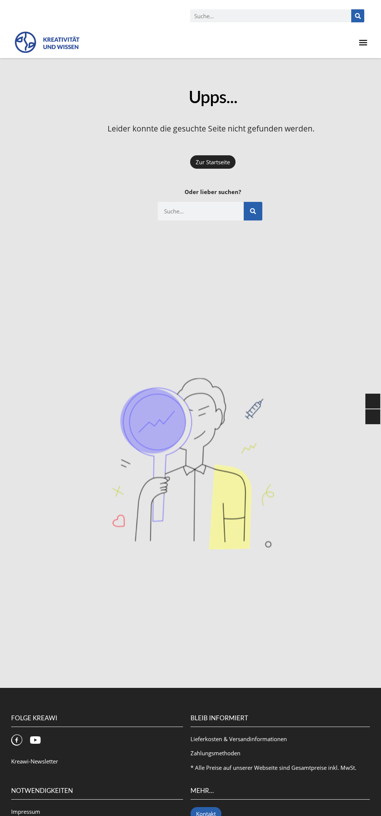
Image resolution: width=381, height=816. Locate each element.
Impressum (25, 811)
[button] (363, 42)
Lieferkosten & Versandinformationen (238, 739)
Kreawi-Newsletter (34, 761)
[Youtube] (35, 740)
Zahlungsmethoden (215, 753)
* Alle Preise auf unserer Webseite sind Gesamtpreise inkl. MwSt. (273, 767)
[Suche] (357, 15)
